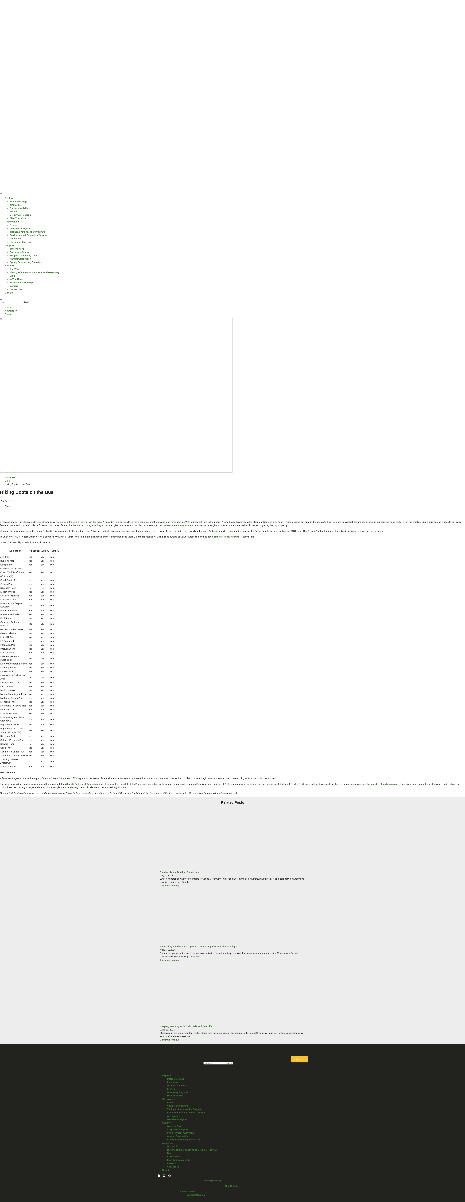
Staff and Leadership (21, 282)
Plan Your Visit (18, 218)
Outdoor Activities (20, 208)
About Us (10, 265)
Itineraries (15, 205)
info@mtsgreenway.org (212, 1181)
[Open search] (1, 299)
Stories (14, 211)
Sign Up (229, 1063)
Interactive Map (18, 201)
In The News (16, 279)
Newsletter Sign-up (20, 242)
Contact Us (16, 289)
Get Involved (12, 221)
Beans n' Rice (187, 1191)
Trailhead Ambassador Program (27, 232)
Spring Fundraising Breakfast (26, 262)
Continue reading (169, 885)
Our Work (15, 269)
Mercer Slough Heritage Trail (92, 525)
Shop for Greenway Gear (23, 255)
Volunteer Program (20, 228)
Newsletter (11, 310)
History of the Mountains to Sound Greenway (35, 272)
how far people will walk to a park (380, 784)
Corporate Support (20, 252)
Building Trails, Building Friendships (180, 872)
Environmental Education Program (29, 235)
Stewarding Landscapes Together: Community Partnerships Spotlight (198, 946)
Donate (9, 292)
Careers (14, 286)
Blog (12, 276)
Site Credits (231, 1186)
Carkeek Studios (195, 1195)
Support (9, 245)
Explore (9, 198)
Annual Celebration (20, 259)
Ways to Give (17, 249)
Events (13, 225)
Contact (9, 307)
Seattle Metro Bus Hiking (226, 536)
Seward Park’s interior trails (178, 525)
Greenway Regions (20, 215)
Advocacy (15, 238)
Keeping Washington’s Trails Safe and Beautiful (186, 1026)
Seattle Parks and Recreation (82, 784)
